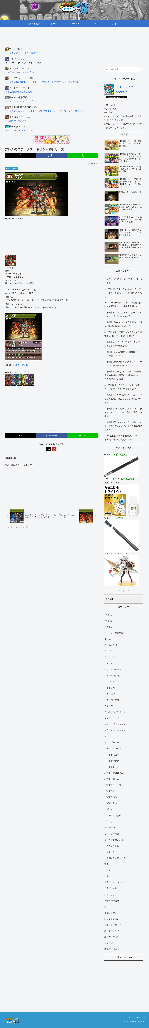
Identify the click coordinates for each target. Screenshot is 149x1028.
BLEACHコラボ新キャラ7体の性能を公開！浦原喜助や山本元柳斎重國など (122, 305)
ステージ (12, 130)
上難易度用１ (58, 82)
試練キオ (35, 53)
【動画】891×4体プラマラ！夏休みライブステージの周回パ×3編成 (123, 314)
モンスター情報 (12, 168)
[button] (141, 69)
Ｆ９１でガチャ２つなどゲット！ (23, 101)
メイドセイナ (22, 53)
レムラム (20, 111)
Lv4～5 (30, 130)
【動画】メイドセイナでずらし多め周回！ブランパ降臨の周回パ (122, 344)
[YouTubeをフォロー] (54, 449)
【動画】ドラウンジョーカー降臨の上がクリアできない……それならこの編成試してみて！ (123, 426)
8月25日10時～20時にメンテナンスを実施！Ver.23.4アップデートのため (123, 334)
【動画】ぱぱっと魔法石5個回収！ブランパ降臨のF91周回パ (122, 354)
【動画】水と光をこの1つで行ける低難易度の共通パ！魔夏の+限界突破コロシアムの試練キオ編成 (122, 375)
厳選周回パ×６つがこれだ (20, 92)
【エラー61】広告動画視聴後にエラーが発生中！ (123, 281)
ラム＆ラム (23, 121)
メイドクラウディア (63, 111)
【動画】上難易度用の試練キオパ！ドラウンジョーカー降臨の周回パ (123, 364)
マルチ (46, 82)
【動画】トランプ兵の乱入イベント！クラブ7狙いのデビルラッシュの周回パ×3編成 (123, 399)
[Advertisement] (51, 39)
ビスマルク (46, 111)
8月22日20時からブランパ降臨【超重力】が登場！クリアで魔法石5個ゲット (122, 387)
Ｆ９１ (11, 53)
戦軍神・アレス (20, 365)
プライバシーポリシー (135, 1018)
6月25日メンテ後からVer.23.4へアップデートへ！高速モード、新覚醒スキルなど (123, 293)
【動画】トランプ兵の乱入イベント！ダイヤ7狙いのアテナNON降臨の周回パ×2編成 (123, 412)
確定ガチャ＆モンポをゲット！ (22, 72)
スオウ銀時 (21, 82)
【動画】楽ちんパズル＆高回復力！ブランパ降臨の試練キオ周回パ (123, 324)
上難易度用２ (72, 82)
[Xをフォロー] (48, 449)
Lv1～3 (21, 130)
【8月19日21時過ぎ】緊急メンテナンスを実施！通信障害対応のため (123, 438)
